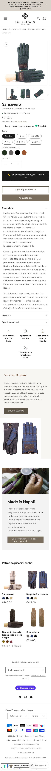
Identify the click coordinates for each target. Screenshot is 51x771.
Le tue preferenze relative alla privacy (21, 765)
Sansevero (8, 594)
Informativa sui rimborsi (37, 740)
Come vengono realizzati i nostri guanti (25, 540)
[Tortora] (11, 152)
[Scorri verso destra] (48, 94)
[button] (5, 18)
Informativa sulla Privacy (35, 736)
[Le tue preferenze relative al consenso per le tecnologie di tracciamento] (4, 766)
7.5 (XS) (9, 136)
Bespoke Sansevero (37, 594)
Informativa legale (27, 753)
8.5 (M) (35, 136)
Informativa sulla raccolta (11, 769)
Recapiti (39, 748)
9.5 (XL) (21, 142)
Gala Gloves (17, 736)
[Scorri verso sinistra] (3, 94)
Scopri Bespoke (16, 411)
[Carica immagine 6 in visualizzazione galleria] (38, 94)
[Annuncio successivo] (46, 5)
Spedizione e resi (20, 121)
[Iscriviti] (42, 670)
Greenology (32, 632)
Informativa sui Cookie (16, 740)
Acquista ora (26, 198)
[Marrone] (24, 152)
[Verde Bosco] (4, 152)
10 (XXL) (36, 142)
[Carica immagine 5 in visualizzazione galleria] (25, 94)
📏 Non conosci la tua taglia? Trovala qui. (25, 176)
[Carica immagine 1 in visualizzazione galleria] (12, 94)
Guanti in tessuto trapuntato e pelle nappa (12, 635)
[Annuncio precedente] (5, 5)
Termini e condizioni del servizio (26, 744)
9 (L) (7, 142)
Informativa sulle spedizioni (22, 748)
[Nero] (17, 152)
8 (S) (22, 136)
